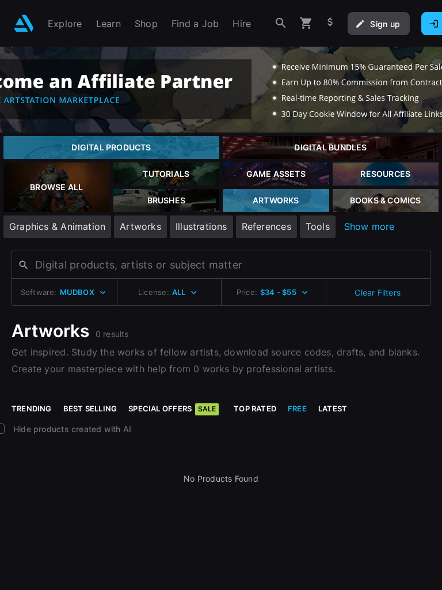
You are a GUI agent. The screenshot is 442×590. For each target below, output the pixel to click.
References (266, 226)
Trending (32, 408)
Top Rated (255, 408)
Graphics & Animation (57, 226)
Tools (318, 226)
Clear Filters (378, 292)
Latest (332, 408)
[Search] (281, 23)
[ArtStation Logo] (24, 23)
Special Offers (172, 408)
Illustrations (201, 226)
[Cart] (306, 23)
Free (297, 408)
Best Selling (90, 408)
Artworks (140, 226)
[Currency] (330, 23)
